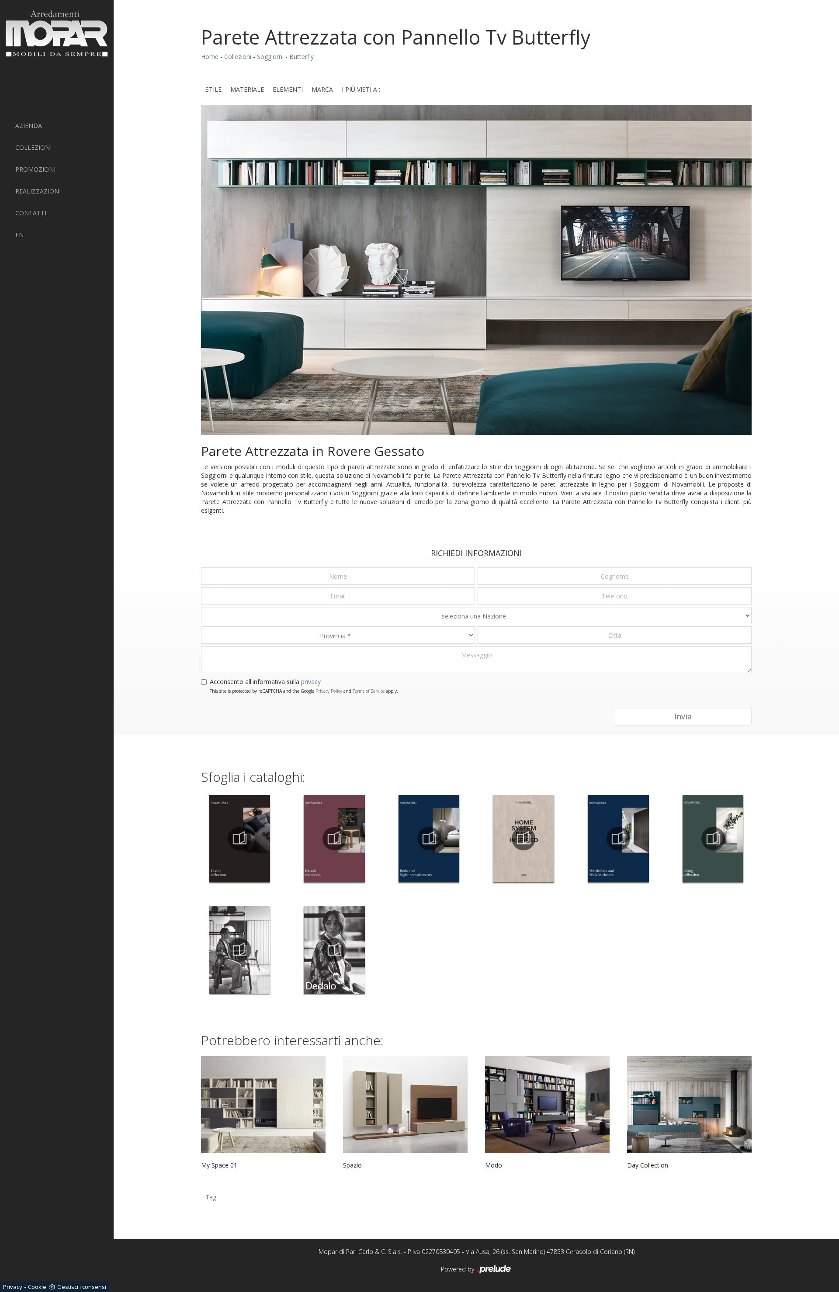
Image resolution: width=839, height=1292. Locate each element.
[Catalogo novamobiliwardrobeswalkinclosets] (618, 838)
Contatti (30, 213)
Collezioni (33, 147)
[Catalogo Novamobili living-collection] (713, 838)
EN (19, 235)
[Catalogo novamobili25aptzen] (239, 950)
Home (209, 56)
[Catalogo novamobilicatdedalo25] (334, 950)
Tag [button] (210, 1197)
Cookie (37, 1287)
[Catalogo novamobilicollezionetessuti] (239, 838)
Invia (683, 716)
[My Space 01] (263, 1104)
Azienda (28, 125)
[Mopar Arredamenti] (57, 33)
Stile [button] (213, 89)
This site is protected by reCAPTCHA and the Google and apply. (304, 691)
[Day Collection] (689, 1104)
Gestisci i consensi (81, 1287)
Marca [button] (322, 89)
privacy (311, 681)
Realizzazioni (38, 191)
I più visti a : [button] (361, 89)
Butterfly (301, 56)
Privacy (12, 1287)
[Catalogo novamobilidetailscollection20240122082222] (334, 838)
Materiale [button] (247, 89)
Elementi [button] (288, 89)
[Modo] (547, 1104)
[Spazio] (405, 1104)
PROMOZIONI (35, 169)
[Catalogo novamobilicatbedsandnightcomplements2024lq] (429, 838)
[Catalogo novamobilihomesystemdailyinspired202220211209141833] (523, 838)
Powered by (458, 1269)
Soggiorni (270, 56)
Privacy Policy (328, 691)
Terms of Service (369, 691)
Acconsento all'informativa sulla (265, 681)
